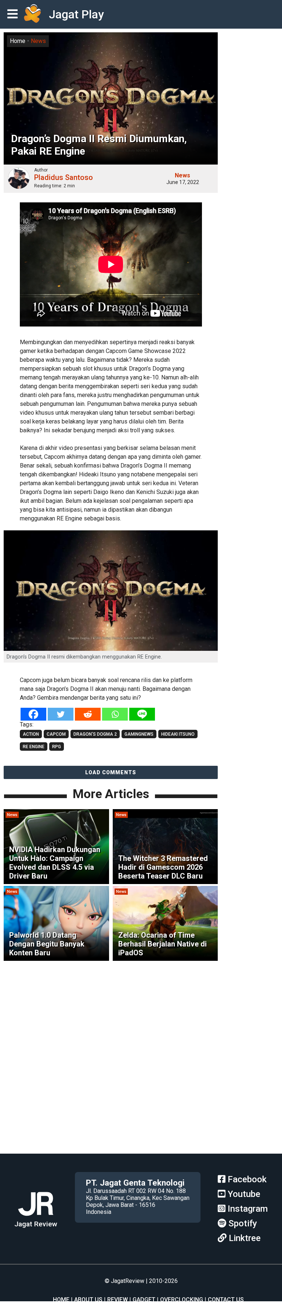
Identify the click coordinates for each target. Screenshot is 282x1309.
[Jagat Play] (32, 14)
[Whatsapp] (115, 714)
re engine (33, 746)
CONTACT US (226, 1299)
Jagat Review (35, 1224)
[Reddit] (88, 714)
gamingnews (138, 734)
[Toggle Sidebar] (14, 14)
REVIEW (117, 1299)
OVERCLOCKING (181, 1299)
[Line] (142, 714)
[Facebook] (33, 714)
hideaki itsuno (178, 734)
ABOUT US (88, 1299)
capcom (56, 734)
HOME (61, 1299)
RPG (56, 746)
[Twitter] (60, 714)
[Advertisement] (141, 1102)
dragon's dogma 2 (95, 734)
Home (17, 40)
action (31, 734)
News (38, 40)
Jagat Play (76, 14)
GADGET (144, 1299)
